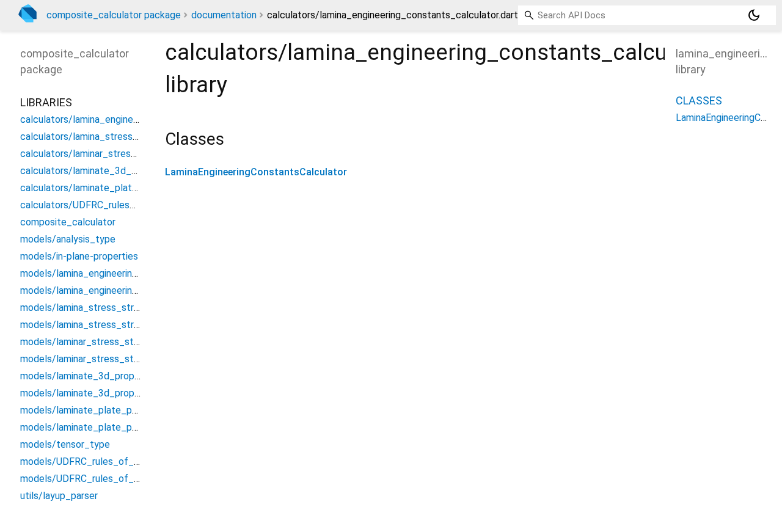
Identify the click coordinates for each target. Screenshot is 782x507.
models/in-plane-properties (79, 256)
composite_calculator (67, 222)
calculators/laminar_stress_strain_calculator (117, 153)
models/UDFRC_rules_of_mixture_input (106, 461)
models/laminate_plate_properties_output (113, 427)
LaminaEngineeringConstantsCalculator (256, 172)
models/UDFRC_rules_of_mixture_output (110, 478)
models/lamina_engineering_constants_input (117, 273)
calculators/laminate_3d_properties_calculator (122, 171)
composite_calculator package (113, 15)
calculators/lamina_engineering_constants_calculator (136, 119)
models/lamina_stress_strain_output (100, 324)
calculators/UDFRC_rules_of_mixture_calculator (126, 205)
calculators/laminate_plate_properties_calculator (128, 188)
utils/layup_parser (59, 496)
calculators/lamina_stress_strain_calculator (115, 136)
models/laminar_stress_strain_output (101, 359)
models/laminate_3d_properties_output (107, 393)
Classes (699, 100)
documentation (224, 15)
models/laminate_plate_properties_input (109, 410)
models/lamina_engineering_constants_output (121, 290)
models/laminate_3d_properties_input (103, 376)
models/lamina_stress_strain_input (96, 307)
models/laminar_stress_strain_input (97, 342)
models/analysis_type (67, 239)
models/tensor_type (65, 444)
